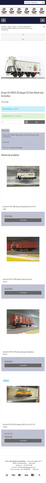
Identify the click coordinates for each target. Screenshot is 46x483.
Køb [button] (36, 122)
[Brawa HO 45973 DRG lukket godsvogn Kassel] (23, 254)
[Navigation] (3, 20)
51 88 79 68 (28, 465)
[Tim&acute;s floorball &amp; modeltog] (23, 10)
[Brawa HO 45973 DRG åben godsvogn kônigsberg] (23, 327)
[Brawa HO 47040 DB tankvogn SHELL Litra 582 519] (23, 400)
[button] (23, 34)
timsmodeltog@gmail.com (27, 467)
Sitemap (35, 469)
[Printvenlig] (44, 26)
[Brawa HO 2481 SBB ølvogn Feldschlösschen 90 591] (23, 182)
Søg (43, 2)
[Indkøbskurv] (42, 20)
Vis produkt (23, 220)
